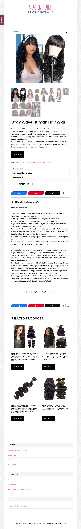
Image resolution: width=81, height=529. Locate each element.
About (10, 460)
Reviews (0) (18, 177)
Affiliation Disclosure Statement (20, 489)
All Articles (12, 455)
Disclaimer (12, 484)
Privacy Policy (13, 480)
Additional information (22, 173)
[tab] (40, 169)
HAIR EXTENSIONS (41, 162)
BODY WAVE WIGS (28, 162)
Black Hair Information (40, 8)
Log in (64, 524)
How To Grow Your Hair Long (19, 450)
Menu (40, 19)
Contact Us (12, 465)
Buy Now (18, 154)
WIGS (51, 162)
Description (18, 169)
